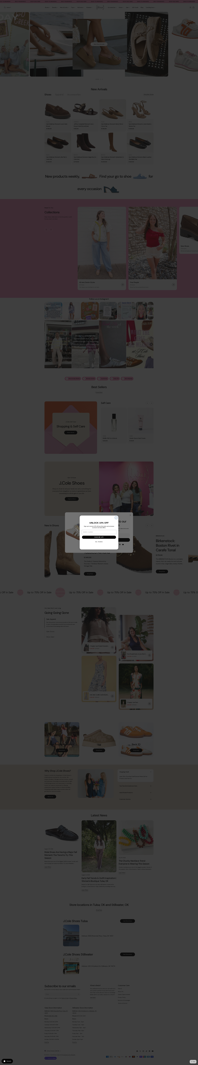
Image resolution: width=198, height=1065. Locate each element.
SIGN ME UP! (99, 537)
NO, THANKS (99, 541)
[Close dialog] (116, 517)
